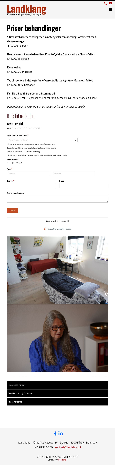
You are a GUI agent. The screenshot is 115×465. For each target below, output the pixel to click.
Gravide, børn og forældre (20, 393)
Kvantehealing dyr (16, 385)
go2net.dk (62, 460)
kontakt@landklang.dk (68, 447)
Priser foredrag (15, 401)
